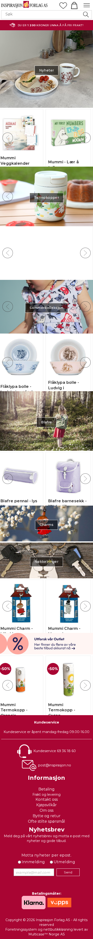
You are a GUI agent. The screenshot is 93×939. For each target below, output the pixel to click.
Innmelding (33, 862)
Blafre (46, 422)
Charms (46, 525)
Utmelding (64, 862)
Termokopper (46, 197)
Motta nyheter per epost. (46, 855)
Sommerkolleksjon (46, 308)
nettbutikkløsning (58, 929)
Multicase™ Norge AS (46, 934)
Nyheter (46, 70)
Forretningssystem (21, 929)
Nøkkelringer (46, 561)
